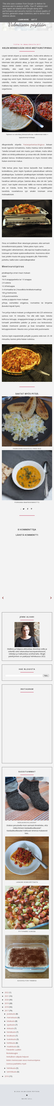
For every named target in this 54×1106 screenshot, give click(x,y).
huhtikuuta (11, 1043)
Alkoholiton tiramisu (27, 981)
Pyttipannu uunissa (27, 931)
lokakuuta (11, 1021)
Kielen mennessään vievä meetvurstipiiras (23, 1060)
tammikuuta (12, 1072)
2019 (7, 1003)
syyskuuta (11, 1025)
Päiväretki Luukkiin (13, 1049)
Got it (34, 20)
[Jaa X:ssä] (24, 509)
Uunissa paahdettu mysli (16, 1064)
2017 (7, 1010)
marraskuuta (12, 1017)
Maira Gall (27, 1099)
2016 (7, 1076)
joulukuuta (11, 1014)
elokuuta (10, 1028)
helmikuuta (11, 1068)
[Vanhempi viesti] (51, 598)
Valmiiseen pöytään (30, 1091)
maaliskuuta (12, 1046)
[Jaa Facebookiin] (28, 509)
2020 (7, 999)
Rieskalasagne (12, 1053)
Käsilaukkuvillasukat (27, 822)
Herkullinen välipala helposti (17, 1056)
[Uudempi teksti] (3, 598)
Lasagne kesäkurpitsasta (27, 882)
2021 (7, 996)
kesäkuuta (11, 1035)
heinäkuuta (11, 1032)
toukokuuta (12, 1039)
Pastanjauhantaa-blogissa (33, 144)
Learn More (23, 20)
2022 (7, 992)
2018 (7, 1007)
